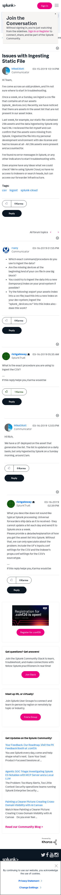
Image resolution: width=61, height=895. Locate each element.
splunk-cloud (29, 190)
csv (4, 190)
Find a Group (30, 717)
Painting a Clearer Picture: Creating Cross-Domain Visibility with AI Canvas (30, 803)
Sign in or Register (38, 31)
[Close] (56, 865)
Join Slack (30, 674)
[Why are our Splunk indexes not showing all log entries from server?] (51, 232)
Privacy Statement (29, 880)
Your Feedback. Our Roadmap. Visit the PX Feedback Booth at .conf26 (29, 746)
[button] (57, 49)
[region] (30, 878)
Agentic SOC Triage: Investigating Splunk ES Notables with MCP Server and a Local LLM (29, 775)
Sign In (44, 5)
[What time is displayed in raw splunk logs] (57, 232)
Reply (12, 213)
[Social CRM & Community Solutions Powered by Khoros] (49, 841)
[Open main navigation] (57, 5)
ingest (14, 190)
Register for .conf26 (30, 632)
